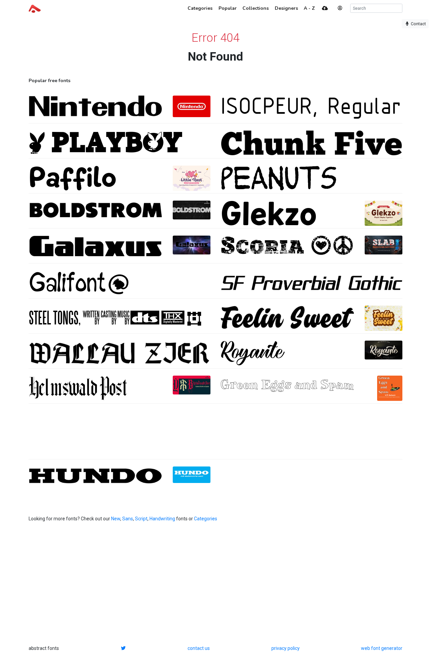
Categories (205, 518)
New (115, 518)
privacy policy (285, 648)
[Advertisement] (215, 435)
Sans (127, 518)
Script (141, 518)
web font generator (381, 648)
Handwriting (162, 518)
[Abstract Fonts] (35, 8)
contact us (199, 648)
